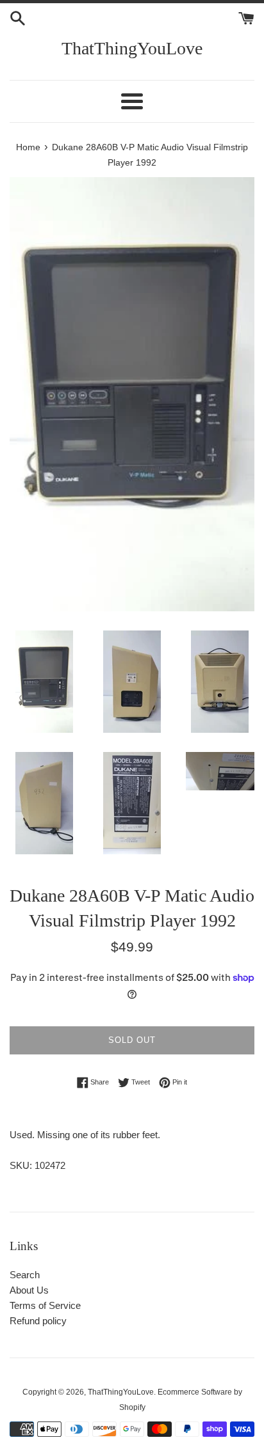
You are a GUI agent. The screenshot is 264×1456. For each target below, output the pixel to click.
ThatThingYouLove (132, 48)
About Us (29, 1290)
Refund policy (38, 1320)
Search (25, 1274)
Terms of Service (45, 1305)
